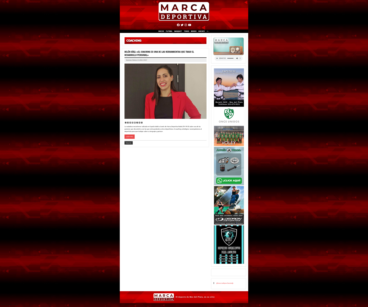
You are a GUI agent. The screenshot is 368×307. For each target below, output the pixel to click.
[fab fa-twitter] (182, 25)
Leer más (129, 136)
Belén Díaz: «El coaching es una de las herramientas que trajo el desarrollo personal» (159, 53)
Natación (128, 143)
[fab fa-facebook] (178, 25)
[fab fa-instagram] (186, 25)
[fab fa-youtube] (189, 25)
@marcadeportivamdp (224, 283)
